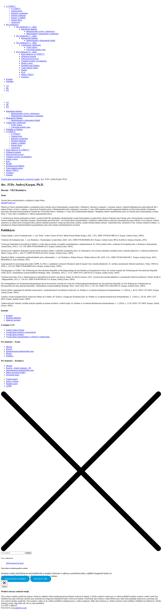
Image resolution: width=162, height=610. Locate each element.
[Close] (81, 550)
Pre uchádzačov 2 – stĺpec (26, 36)
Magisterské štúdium (29, 38)
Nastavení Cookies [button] (15, 579)
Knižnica (9, 356)
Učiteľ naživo (31, 47)
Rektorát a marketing (19, 13)
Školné (24, 70)
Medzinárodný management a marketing (42, 34)
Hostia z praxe (27, 63)
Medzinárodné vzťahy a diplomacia (40, 31)
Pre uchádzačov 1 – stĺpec (26, 27)
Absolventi (15, 22)
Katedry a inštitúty (18, 18)
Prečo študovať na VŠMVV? (33, 54)
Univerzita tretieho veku (36, 50)
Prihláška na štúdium (14, 129)
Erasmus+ (25, 77)
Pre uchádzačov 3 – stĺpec (26, 43)
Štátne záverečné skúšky (16, 372)
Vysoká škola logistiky (15, 334)
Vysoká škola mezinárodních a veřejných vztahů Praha (28, 337)
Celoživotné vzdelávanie (31, 45)
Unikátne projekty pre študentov (34, 61)
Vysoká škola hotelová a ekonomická (21, 332)
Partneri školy (16, 20)
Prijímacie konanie (28, 56)
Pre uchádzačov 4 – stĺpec (26, 52)
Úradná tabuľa (12, 379)
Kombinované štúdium (30, 65)
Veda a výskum (12, 381)
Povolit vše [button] (40, 579)
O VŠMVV (11, 6)
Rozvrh (9, 349)
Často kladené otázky (29, 68)
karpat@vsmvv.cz (8, 203)
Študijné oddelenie (18, 15)
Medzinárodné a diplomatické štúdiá (40, 40)
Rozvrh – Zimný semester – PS (18, 368)
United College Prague (15, 330)
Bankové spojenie (13, 320)
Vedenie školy (16, 11)
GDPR (9, 386)
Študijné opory (12, 384)
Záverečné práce (12, 375)
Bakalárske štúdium (29, 29)
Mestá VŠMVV (27, 75)
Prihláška (9, 81)
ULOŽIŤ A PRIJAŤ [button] (9, 605)
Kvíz (23, 72)
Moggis (9, 347)
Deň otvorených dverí (30, 59)
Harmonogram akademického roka (20, 351)
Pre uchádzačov (12, 25)
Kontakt (9, 79)
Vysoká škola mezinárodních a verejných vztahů (20, 179)
